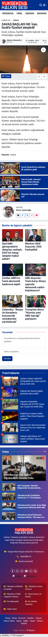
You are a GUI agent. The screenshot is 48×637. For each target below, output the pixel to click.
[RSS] (35, 571)
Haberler (6, 20)
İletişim (40, 621)
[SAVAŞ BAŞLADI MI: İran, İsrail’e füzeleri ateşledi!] (24, 59)
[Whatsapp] (31, 571)
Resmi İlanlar (9, 621)
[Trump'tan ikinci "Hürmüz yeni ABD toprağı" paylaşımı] (35, 301)
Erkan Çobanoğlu (23, 210)
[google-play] (29, 577)
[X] (17, 571)
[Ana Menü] (44, 5)
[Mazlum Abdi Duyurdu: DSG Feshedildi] (35, 235)
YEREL (19, 13)
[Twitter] (27, 215)
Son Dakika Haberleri (31, 602)
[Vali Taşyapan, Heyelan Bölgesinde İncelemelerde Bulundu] (8, 486)
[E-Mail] (18, 215)
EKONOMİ (41, 13)
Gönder (7, 358)
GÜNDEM (29, 13)
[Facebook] (23, 215)
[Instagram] (32, 215)
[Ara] (40, 5)
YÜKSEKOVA (8, 13)
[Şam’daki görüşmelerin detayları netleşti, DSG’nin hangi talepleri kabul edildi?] (12, 235)
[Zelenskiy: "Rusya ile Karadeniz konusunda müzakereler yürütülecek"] (12, 301)
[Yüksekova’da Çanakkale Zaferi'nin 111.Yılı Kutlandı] (8, 496)
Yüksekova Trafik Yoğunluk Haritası (12, 595)
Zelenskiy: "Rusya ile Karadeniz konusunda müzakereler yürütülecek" (12, 315)
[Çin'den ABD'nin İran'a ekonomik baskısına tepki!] (12, 269)
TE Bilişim (30, 630)
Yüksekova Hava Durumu (33, 587)
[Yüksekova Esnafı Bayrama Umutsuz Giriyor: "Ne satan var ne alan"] (8, 516)
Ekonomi (22, 618)
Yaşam (19, 621)
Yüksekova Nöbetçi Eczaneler (13, 587)
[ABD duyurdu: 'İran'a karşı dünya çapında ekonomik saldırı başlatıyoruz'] (35, 269)
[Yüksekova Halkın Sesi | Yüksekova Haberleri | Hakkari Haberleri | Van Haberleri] (14, 5)
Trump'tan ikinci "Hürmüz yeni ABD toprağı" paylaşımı (34, 314)
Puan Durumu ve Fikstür (33, 595)
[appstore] (17, 577)
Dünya (16, 20)
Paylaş (7, 76)
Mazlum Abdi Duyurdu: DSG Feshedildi (33, 246)
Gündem (30, 618)
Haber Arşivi (12, 609)
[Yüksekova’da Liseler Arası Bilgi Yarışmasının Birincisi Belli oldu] (8, 506)
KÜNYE (24, 623)
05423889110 (25, 556)
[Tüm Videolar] (45, 451)
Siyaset (39, 618)
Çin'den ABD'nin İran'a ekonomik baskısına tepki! (11, 281)
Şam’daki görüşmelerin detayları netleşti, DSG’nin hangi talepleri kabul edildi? (12, 251)
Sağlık (25, 621)
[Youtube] (36, 215)
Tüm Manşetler (13, 601)
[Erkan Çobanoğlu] (8, 211)
